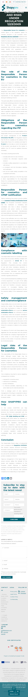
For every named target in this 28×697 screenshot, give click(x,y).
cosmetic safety (4, 529)
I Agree (11, 691)
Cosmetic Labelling (6, 526)
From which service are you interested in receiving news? (18, 510)
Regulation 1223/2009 (6, 533)
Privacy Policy (14, 694)
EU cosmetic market (5, 531)
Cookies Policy (14, 596)
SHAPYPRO (4, 535)
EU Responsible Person (16, 531)
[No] (26, 689)
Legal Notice (13, 594)
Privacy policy (13, 591)
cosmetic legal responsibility (18, 526)
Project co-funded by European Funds (14, 656)
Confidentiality (14, 599)
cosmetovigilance (13, 529)
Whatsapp (23, 593)
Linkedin (22, 591)
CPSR (22, 529)
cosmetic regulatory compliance (15, 528)
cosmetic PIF (4, 528)
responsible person (16, 533)
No (18, 691)
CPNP (19, 529)
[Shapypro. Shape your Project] (9, 7)
